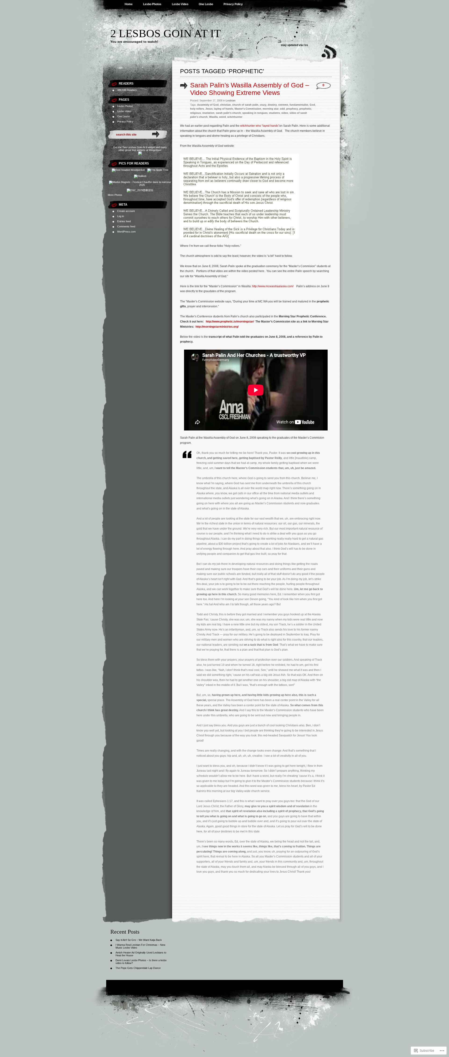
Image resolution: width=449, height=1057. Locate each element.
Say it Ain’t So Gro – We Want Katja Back (139, 940)
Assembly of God (208, 104)
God (312, 104)
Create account (126, 211)
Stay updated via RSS (294, 45)
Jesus (209, 108)
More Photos (115, 194)
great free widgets (135, 150)
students (274, 112)
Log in (120, 216)
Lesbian (230, 100)
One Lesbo (206, 4)
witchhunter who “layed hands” (259, 125)
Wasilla (213, 116)
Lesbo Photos (152, 4)
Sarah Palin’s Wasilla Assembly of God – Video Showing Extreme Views (249, 89)
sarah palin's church (228, 112)
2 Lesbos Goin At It (165, 33)
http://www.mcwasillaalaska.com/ (272, 286)
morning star (271, 108)
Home (129, 4)
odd (282, 108)
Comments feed (126, 226)
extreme (283, 104)
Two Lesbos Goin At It (134, 147)
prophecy (292, 108)
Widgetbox (155, 150)
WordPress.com (126, 231)
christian (225, 104)
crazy (263, 104)
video (284, 112)
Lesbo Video (180, 4)
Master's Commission (248, 108)
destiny (272, 104)
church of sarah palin (245, 104)
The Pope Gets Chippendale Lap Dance (138, 968)
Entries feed (124, 221)
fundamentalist (299, 104)
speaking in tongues (255, 112)
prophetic (305, 108)
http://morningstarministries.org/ (217, 326)
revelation (208, 112)
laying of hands (223, 108)
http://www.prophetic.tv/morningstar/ (230, 321)
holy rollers (197, 108)
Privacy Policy (233, 4)
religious (195, 112)
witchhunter (234, 116)
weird (222, 116)
